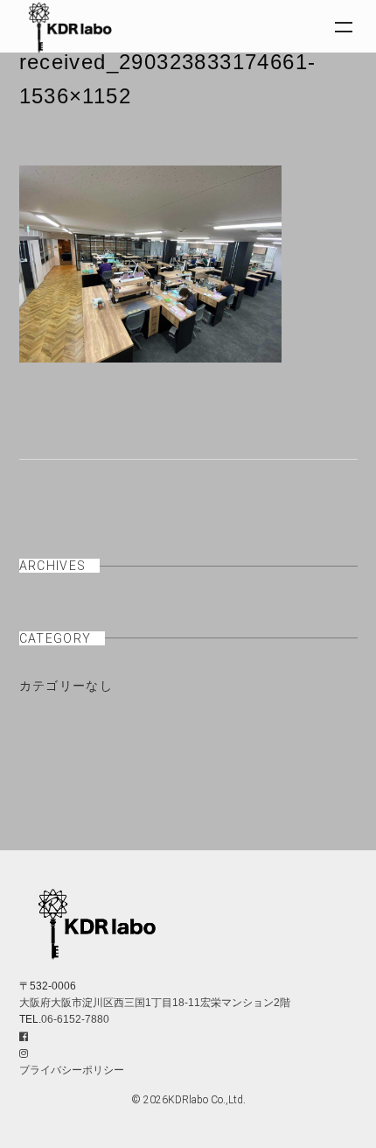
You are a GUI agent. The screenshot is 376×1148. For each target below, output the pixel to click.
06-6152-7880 (75, 1019)
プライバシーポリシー (71, 1070)
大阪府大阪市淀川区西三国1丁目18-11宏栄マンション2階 (154, 1003)
